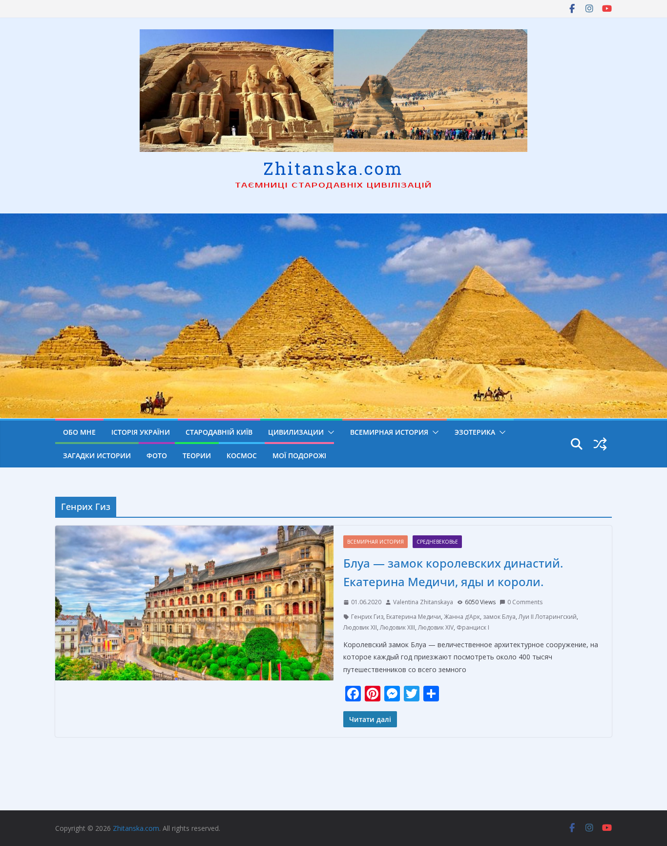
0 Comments (524, 602)
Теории (197, 455)
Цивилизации (296, 432)
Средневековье (437, 541)
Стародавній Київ (219, 432)
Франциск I (473, 627)
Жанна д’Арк (462, 617)
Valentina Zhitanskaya (423, 602)
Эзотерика (475, 432)
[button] (329, 432)
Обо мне (79, 432)
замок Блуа (499, 617)
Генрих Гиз (367, 617)
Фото (156, 455)
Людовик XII (360, 627)
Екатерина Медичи (413, 617)
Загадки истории (97, 455)
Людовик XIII (397, 627)
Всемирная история (389, 432)
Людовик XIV (436, 627)
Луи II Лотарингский (548, 617)
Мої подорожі (299, 455)
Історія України (140, 432)
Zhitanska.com (333, 168)
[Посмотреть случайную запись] (600, 444)
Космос (242, 455)
